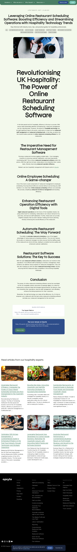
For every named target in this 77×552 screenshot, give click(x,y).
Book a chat (20, 330)
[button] (8, 2)
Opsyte (56, 167)
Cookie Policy (26, 548)
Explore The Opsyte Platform (52, 312)
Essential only (59, 547)
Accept (50, 547)
